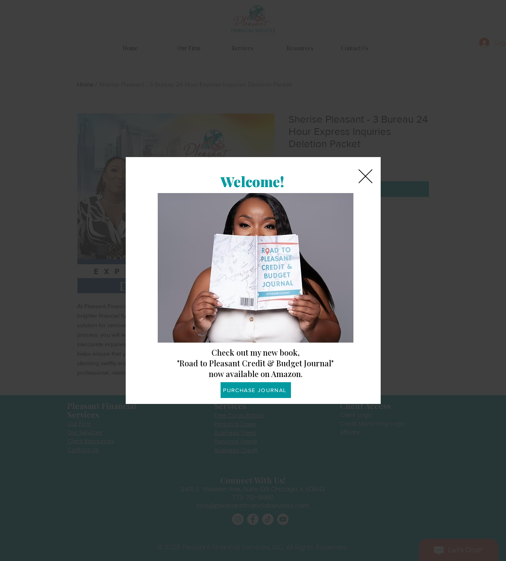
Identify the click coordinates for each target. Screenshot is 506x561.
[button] (365, 176)
